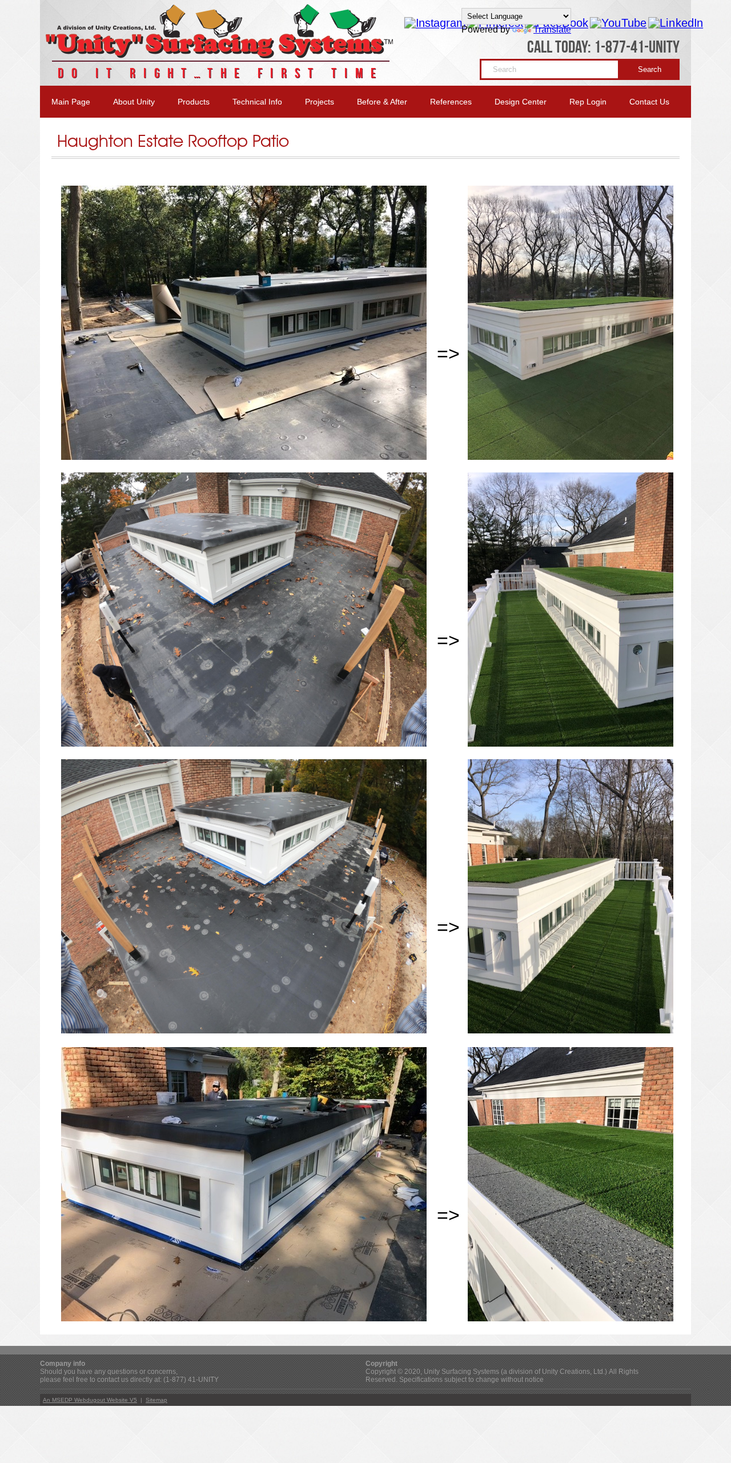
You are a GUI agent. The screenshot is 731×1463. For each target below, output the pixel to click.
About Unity (134, 101)
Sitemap (156, 1400)
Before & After (382, 101)
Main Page (70, 101)
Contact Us (649, 101)
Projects (319, 101)
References (451, 101)
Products (194, 101)
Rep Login (588, 101)
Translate (552, 29)
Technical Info (257, 101)
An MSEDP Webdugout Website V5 (90, 1400)
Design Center (521, 101)
